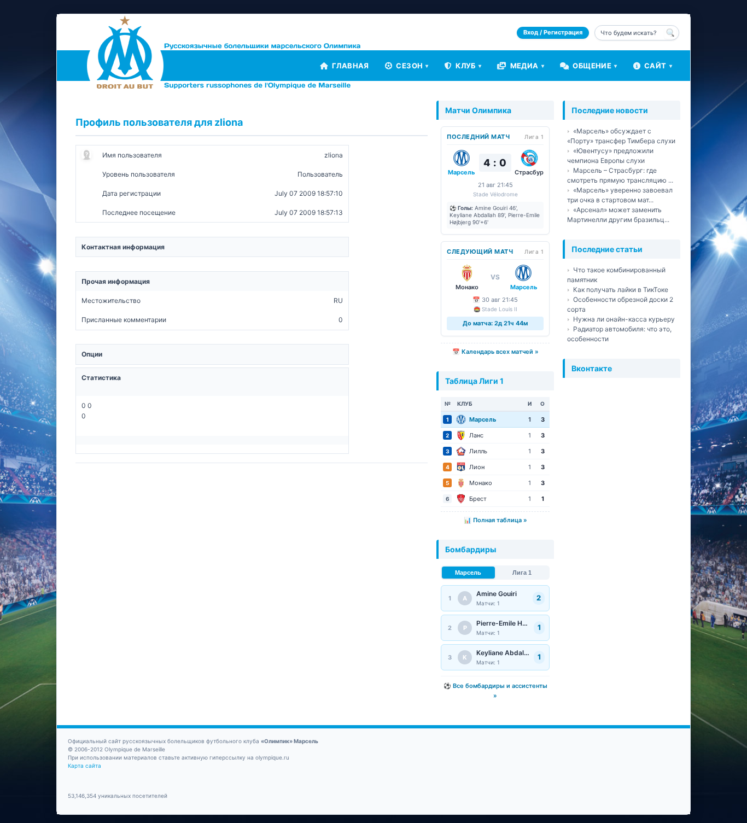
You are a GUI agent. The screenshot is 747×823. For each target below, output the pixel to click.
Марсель (468, 572)
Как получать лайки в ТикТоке (620, 289)
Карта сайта (84, 765)
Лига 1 (522, 572)
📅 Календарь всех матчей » (495, 351)
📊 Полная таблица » (495, 520)
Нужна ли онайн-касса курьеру (624, 319)
